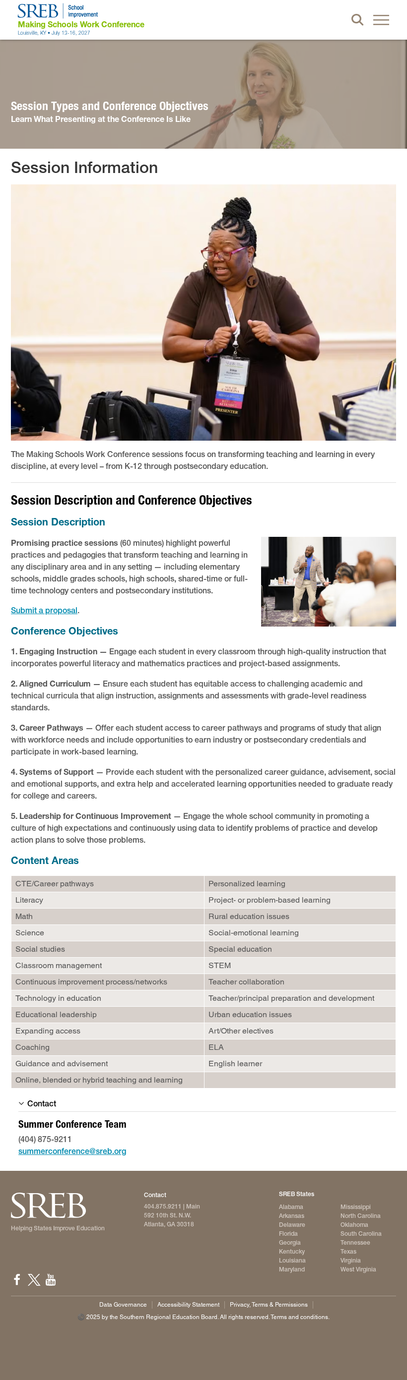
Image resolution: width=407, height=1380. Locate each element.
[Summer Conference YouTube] (51, 1280)
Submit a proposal (44, 610)
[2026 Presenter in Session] (203, 312)
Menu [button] (381, 20)
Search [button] (357, 20)
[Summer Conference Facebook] (17, 1280)
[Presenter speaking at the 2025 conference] (328, 582)
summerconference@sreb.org (72, 1151)
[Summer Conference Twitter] (34, 1280)
